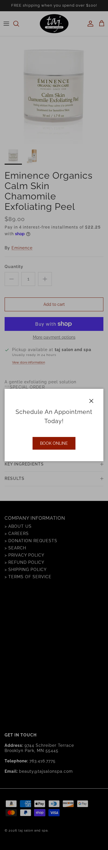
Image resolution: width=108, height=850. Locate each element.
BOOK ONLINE (54, 443)
